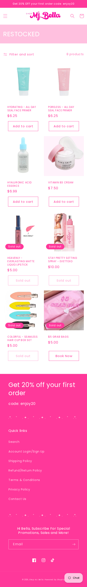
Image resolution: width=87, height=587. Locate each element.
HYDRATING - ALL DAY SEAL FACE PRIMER (21, 108)
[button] (5, 16)
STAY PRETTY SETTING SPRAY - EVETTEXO (62, 259)
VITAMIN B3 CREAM (60, 182)
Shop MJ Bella (36, 579)
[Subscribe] (73, 544)
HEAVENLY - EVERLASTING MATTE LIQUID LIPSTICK (20, 261)
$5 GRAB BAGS (58, 336)
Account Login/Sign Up (26, 451)
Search (14, 442)
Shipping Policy (20, 461)
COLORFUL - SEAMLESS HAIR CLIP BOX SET (22, 338)
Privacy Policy (19, 489)
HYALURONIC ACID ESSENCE (19, 184)
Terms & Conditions (24, 480)
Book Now (64, 356)
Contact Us (17, 499)
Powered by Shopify (55, 579)
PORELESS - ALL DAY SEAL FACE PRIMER (61, 108)
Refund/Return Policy (25, 470)
